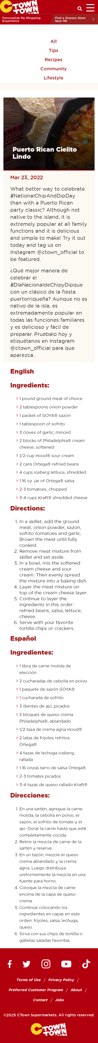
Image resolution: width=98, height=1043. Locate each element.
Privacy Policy (61, 980)
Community (53, 68)
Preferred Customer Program (36, 990)
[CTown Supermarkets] (19, 6)
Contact (40, 1000)
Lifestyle (53, 77)
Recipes (53, 59)
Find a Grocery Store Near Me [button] (70, 19)
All (53, 41)
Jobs (59, 1000)
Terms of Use (28, 980)
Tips (53, 50)
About (76, 990)
